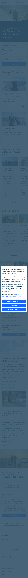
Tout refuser (14, 305)
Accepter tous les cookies (14, 301)
